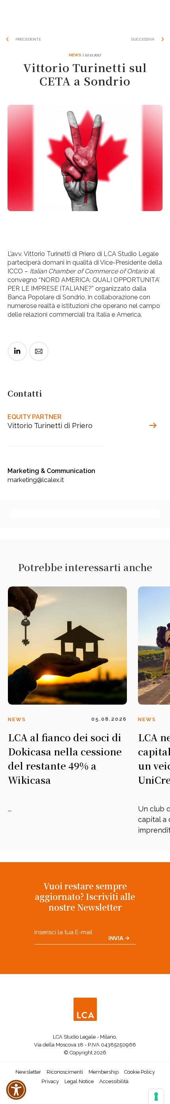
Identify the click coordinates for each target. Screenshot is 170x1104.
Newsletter (28, 1072)
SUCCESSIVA (143, 39)
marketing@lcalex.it (36, 480)
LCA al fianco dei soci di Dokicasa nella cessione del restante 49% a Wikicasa (65, 758)
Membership (104, 1072)
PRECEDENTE (28, 39)
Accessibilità (113, 1081)
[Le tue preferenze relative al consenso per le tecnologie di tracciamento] (156, 1096)
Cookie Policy (139, 1072)
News (75, 55)
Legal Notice (79, 1081)
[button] (16, 1090)
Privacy (50, 1081)
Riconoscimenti (65, 1072)
